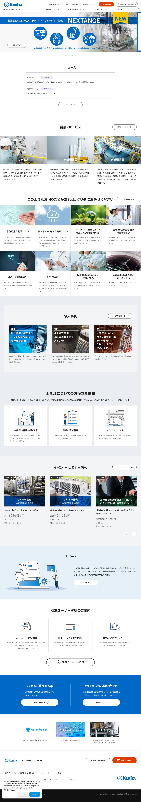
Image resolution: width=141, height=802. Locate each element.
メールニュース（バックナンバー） (67, 779)
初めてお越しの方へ (55, 4)
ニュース (67, 4)
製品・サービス (51, 9)
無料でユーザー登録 (73, 662)
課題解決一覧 (129, 199)
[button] (65, 55)
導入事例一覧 (120, 316)
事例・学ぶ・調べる (75, 9)
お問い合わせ (107, 4)
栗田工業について (88, 4)
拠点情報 (75, 4)
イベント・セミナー (100, 9)
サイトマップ (46, 794)
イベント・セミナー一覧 (124, 467)
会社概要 (47, 779)
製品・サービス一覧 (124, 127)
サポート (119, 9)
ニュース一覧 (70, 104)
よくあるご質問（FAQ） (39, 702)
